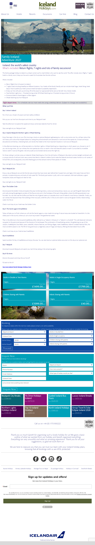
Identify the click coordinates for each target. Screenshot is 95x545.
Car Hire (62, 14)
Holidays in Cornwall (72, 468)
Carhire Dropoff (6, 344)
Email (5, 486)
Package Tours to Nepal (41, 468)
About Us (5, 14)
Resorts (32, 14)
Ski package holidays (57, 468)
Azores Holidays (8, 468)
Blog (75, 14)
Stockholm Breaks (86, 468)
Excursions (47, 14)
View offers (12, 399)
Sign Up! (47, 501)
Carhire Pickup (6, 340)
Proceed (7, 348)
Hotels (19, 14)
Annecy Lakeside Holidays (23, 468)
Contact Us (89, 14)
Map (15, 5)
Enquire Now (9, 389)
